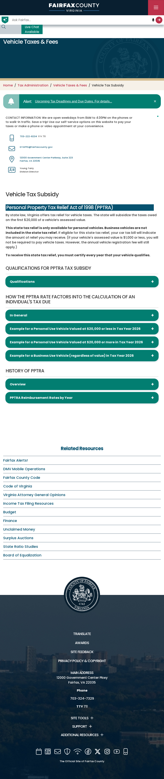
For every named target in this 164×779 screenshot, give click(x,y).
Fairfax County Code (21, 477)
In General (18, 315)
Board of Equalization (22, 555)
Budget (9, 512)
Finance (10, 520)
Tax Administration (33, 85)
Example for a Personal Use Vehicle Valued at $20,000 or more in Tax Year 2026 (76, 342)
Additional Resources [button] (79, 734)
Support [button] (79, 726)
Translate (82, 633)
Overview (18, 384)
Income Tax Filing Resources (28, 503)
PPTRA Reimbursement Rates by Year (41, 397)
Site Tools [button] (79, 718)
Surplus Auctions (18, 537)
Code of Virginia (17, 486)
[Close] (156, 101)
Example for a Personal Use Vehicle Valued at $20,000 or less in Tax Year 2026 (75, 328)
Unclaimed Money (19, 529)
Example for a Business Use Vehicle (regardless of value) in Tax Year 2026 (72, 355)
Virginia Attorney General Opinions (34, 494)
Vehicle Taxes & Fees (70, 85)
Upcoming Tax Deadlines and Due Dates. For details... (73, 101)
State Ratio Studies (20, 546)
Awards (82, 642)
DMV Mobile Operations (24, 468)
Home (8, 85)
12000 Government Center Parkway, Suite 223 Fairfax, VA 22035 (46, 159)
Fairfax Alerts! (15, 460)
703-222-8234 (28, 136)
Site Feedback (82, 651)
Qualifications (22, 281)
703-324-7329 (82, 698)
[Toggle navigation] (156, 7)
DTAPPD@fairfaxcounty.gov (36, 147)
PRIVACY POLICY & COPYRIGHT (82, 660)
